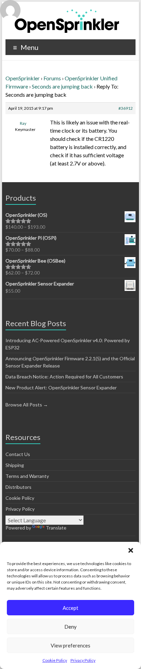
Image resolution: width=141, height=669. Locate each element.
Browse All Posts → (26, 404)
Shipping (14, 465)
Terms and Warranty (27, 476)
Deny (70, 627)
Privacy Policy (82, 660)
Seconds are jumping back (62, 86)
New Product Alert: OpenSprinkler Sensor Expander (61, 387)
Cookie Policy (54, 660)
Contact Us (17, 454)
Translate (56, 528)
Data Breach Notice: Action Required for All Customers (64, 376)
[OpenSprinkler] (67, 20)
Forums (52, 78)
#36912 (125, 108)
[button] (130, 550)
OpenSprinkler (22, 78)
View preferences (70, 645)
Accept (70, 608)
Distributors (18, 487)
